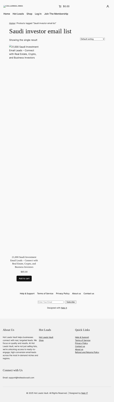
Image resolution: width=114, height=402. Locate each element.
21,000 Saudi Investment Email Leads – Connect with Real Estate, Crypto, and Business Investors (24, 262)
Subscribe (71, 302)
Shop (41, 340)
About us (79, 349)
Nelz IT (84, 393)
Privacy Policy (81, 343)
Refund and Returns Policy (87, 352)
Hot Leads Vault (46, 337)
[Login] (108, 6)
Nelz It (64, 308)
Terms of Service (82, 340)
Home (12, 23)
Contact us (80, 346)
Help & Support (82, 337)
